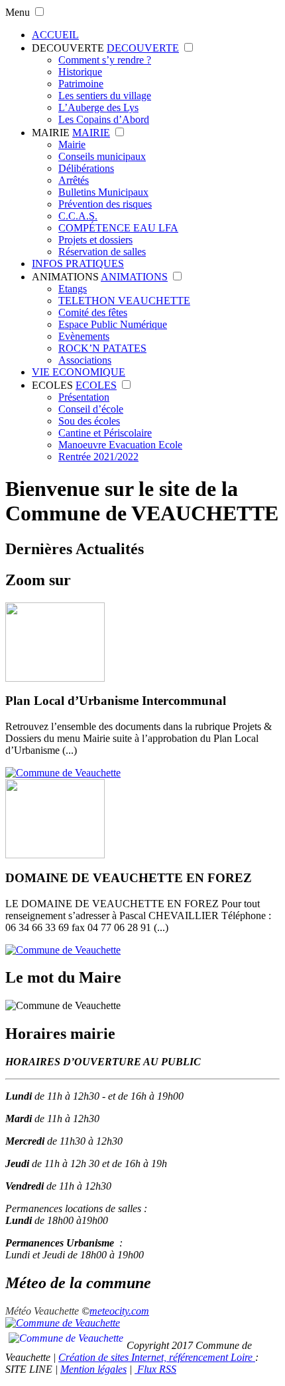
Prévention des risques (105, 204)
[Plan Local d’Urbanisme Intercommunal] (63, 772)
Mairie (72, 144)
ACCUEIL (55, 34)
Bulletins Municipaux (103, 192)
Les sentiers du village (104, 95)
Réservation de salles (102, 251)
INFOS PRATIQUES (78, 263)
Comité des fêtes (92, 312)
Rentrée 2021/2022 (98, 456)
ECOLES (52, 385)
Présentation (83, 397)
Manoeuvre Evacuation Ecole (120, 444)
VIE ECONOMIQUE (78, 372)
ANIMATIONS (65, 276)
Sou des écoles (89, 421)
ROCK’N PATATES (102, 348)
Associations (84, 360)
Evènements (83, 336)
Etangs (72, 288)
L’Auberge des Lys (98, 107)
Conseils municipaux (102, 156)
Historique (80, 71)
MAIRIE (51, 132)
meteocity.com (119, 1311)
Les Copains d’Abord (103, 119)
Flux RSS (155, 1369)
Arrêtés (73, 180)
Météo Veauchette (42, 1311)
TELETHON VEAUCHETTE (124, 300)
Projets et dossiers (95, 239)
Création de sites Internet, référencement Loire (156, 1357)
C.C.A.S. (77, 216)
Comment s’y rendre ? (104, 59)
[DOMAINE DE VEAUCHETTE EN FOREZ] (63, 950)
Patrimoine (80, 83)
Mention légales (93, 1369)
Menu (17, 12)
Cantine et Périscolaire (105, 432)
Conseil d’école (90, 409)
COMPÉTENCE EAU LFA (118, 227)
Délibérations (86, 168)
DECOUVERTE (68, 48)
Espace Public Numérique (112, 324)
